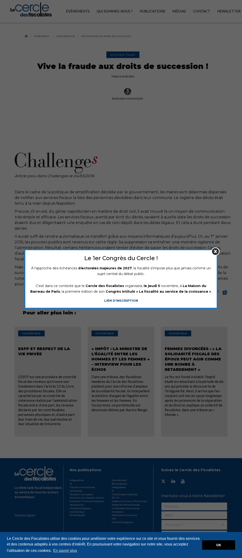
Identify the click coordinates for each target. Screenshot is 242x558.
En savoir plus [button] (65, 551)
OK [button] (218, 545)
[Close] (215, 251)
